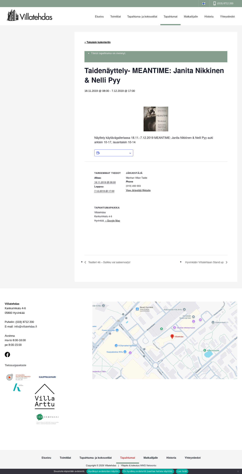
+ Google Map (112, 220)
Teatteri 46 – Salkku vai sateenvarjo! (109, 262)
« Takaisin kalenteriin (97, 42)
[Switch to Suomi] (203, 3)
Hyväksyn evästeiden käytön (103, 471)
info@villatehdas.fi (25, 326)
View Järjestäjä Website (138, 190)
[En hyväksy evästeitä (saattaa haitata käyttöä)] (238, 471)
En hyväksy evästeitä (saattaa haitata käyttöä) (148, 471)
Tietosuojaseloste (15, 365)
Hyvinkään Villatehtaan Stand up (204, 262)
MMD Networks (148, 465)
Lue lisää (182, 471)
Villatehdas (29, 16)
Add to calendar (114, 152)
